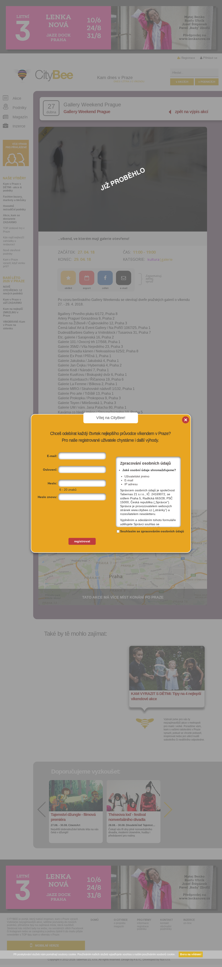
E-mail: (52, 456)
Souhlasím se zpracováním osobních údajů (152, 531)
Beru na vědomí (190, 954)
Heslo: (52, 483)
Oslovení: (50, 469)
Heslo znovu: (47, 497)
